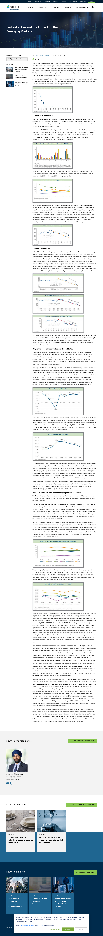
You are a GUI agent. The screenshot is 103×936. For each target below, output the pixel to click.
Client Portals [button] (73, 1)
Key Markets (55, 1)
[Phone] (11, 783)
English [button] (83, 1)
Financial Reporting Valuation (14, 59)
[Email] (7, 783)
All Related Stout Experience (81, 805)
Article (17, 50)
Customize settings (55, 929)
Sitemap (9, 927)
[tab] (14, 7)
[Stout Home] (14, 7)
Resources (64, 1)
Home (7, 50)
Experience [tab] (55, 7)
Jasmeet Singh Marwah (41, 55)
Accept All (67, 929)
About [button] (29, 1)
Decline (81, 929)
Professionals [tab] (82, 7)
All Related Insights (85, 872)
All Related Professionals (82, 741)
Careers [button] (47, 1)
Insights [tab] (67, 7)
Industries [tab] (42, 7)
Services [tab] (29, 7)
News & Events (38, 1)
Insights (12, 50)
